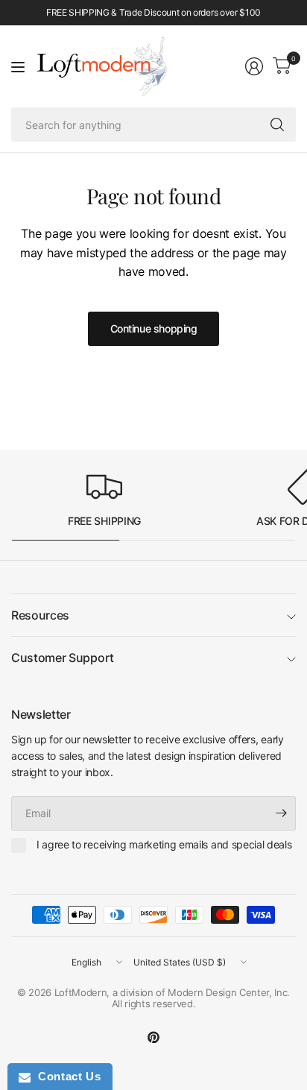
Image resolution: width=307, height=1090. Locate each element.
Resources (40, 615)
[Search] (277, 124)
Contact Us (66, 1076)
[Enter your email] (281, 813)
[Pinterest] (153, 1037)
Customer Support (62, 657)
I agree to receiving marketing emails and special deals (164, 844)
